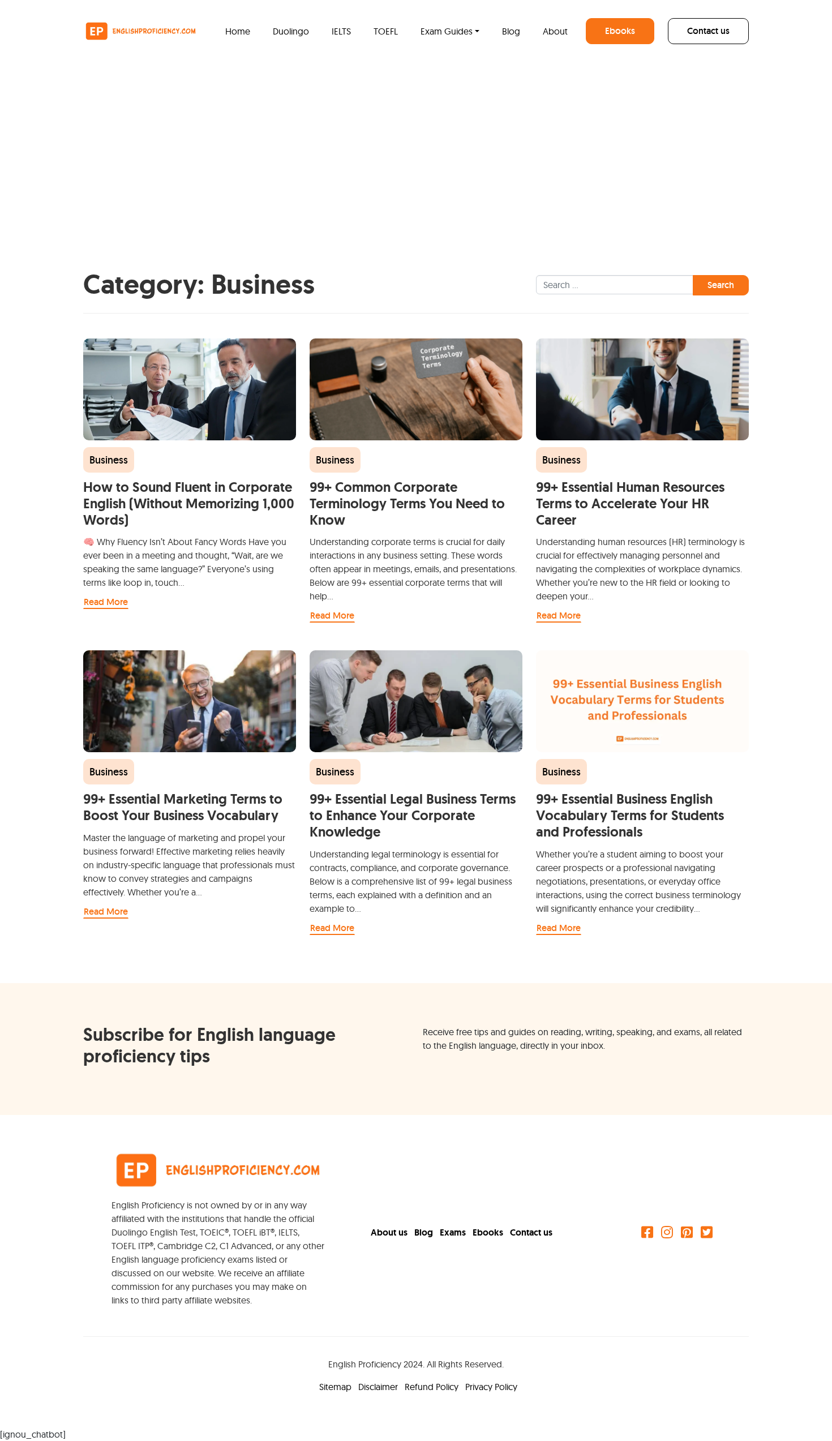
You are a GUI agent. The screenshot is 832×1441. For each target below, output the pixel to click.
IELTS (341, 31)
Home (237, 31)
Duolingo (291, 31)
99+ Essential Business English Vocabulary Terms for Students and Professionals (630, 815)
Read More (106, 602)
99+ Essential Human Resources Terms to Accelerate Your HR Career (630, 503)
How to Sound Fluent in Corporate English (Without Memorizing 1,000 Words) (188, 503)
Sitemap (336, 1386)
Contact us (708, 31)
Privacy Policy (491, 1386)
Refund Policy (433, 1386)
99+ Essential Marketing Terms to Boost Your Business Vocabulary (182, 807)
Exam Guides (447, 31)
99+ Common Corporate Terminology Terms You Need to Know (407, 503)
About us (390, 1232)
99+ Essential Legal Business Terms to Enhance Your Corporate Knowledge (413, 815)
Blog (511, 31)
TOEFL (386, 31)
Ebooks (620, 31)
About (555, 31)
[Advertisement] (416, 147)
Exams (454, 1232)
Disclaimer (379, 1386)
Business (108, 459)
